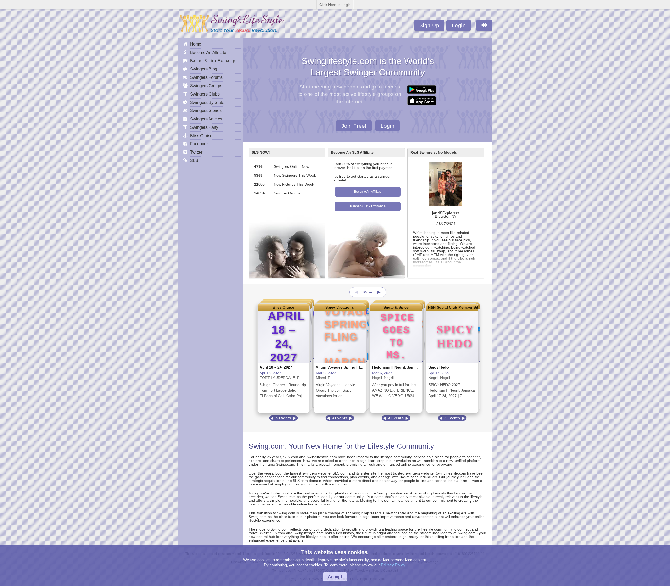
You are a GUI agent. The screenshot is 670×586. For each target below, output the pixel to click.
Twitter (196, 152)
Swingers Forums (206, 77)
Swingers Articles (206, 118)
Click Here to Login (335, 5)
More (367, 292)
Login (459, 25)
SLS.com (290, 457)
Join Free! (353, 125)
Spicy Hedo (438, 367)
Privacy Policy (393, 565)
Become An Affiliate (367, 191)
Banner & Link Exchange (368, 206)
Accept (335, 576)
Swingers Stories (206, 110)
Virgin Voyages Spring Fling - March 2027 (352, 367)
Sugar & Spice (396, 307)
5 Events (283, 418)
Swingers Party (204, 127)
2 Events (452, 418)
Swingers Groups (206, 85)
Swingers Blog (203, 68)
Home (195, 44)
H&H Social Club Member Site (452, 307)
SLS (194, 160)
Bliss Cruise (283, 307)
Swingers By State (207, 102)
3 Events (339, 418)
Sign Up (429, 25)
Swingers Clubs (205, 94)
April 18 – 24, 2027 (276, 367)
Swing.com (267, 446)
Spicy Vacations (339, 307)
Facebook (199, 143)
